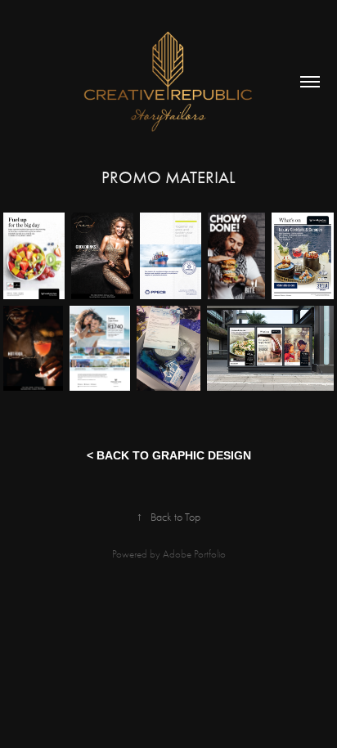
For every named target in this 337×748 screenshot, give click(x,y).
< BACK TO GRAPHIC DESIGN (169, 455)
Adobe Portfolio (194, 554)
